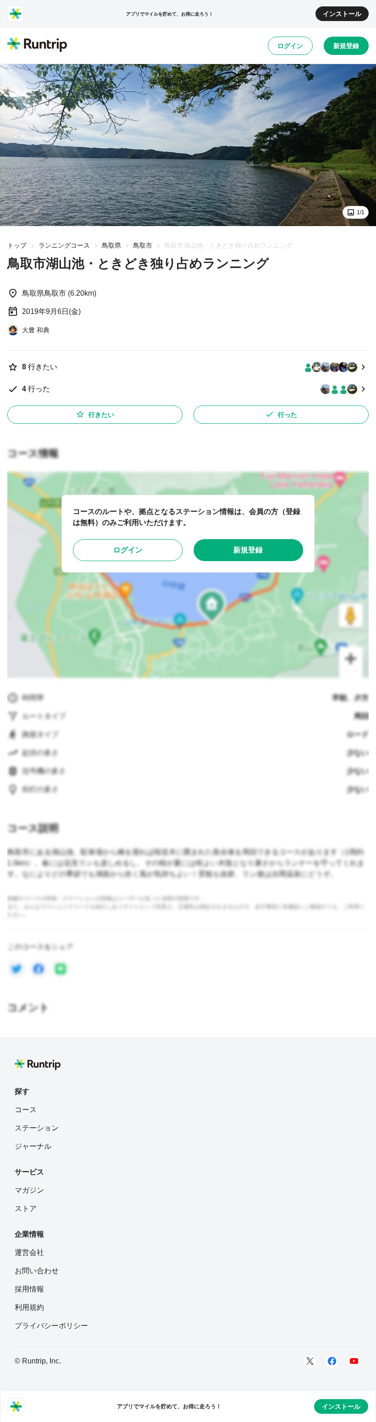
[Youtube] (354, 1361)
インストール (342, 13)
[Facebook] (332, 1361)
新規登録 (346, 45)
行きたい (101, 414)
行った (287, 414)
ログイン (290, 45)
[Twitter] (310, 1361)
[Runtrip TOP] (37, 45)
